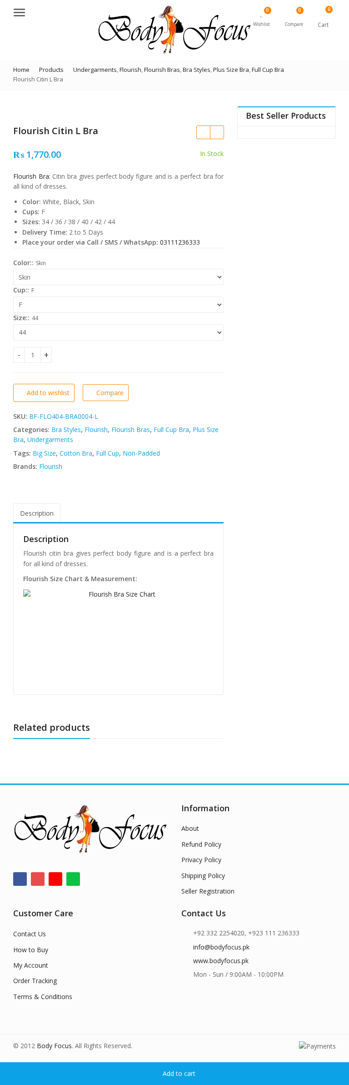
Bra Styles (66, 429)
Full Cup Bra (171, 429)
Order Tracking (35, 980)
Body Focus (54, 1045)
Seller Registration (207, 891)
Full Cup (107, 453)
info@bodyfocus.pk (221, 947)
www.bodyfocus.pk (221, 960)
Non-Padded (141, 453)
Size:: (21, 317)
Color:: (23, 262)
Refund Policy (201, 844)
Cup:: (21, 290)
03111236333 (180, 242)
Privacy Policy (201, 859)
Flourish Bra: (31, 176)
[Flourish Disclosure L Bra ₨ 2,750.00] (203, 132)
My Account (30, 965)
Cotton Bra (76, 453)
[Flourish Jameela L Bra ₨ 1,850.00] (217, 132)
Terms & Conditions (42, 996)
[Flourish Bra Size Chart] (118, 637)
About (190, 828)
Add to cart (179, 1073)
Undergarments (50, 439)
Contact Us (29, 933)
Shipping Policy (203, 875)
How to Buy (30, 949)
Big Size (44, 453)
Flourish (96, 429)
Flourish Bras (130, 429)
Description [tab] (37, 513)
